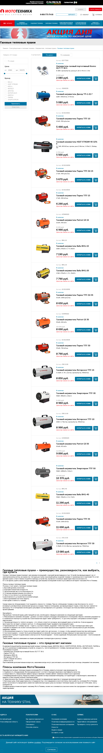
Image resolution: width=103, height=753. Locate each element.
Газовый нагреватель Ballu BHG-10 (72, 246)
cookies (37, 742)
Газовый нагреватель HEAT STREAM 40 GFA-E (77, 143)
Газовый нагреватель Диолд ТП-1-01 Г (74, 94)
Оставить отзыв (57, 733)
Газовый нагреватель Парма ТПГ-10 (73, 118)
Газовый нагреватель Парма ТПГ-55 (73, 519)
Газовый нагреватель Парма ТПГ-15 (73, 195)
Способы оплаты (32, 727)
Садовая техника (37, 23)
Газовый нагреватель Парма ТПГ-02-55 (74, 295)
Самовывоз (30, 724)
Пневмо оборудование (22, 23)
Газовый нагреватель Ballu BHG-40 (72, 494)
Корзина (99, 15)
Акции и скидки (57, 730)
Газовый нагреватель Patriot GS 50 (72, 444)
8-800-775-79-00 (46, 14)
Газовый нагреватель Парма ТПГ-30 (73, 345)
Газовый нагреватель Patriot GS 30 (72, 319)
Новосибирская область (9, 722)
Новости (55, 727)
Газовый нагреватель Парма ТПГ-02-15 (74, 171)
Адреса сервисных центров (87, 719)
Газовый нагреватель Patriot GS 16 (72, 220)
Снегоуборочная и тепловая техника (66, 23)
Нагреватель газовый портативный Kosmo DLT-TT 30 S (76, 67)
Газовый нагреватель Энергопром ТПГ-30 (76, 393)
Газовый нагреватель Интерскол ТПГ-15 (75, 370)
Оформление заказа (33, 722)
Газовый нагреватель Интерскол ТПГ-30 (75, 543)
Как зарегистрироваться (34, 719)
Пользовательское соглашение (63, 724)
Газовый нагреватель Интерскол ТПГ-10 (75, 419)
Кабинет (86, 15)
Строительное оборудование (80, 23)
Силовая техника (51, 23)
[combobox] (66, 14)
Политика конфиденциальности (63, 722)
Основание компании (59, 719)
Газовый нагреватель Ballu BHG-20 (72, 270)
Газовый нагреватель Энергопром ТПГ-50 (76, 468)
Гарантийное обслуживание (87, 722)
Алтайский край (5, 719)
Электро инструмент (95, 23)
